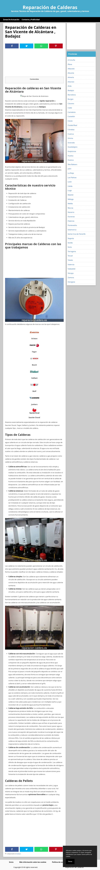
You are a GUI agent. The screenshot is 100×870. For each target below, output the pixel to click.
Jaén (69, 169)
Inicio (11, 862)
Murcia (70, 208)
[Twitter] (27, 46)
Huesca (71, 160)
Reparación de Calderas (50, 7)
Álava (70, 64)
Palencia (71, 221)
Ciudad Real (72, 125)
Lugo (70, 190)
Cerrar (70, 861)
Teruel (70, 256)
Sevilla (70, 243)
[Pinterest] (56, 46)
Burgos (70, 99)
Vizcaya (71, 273)
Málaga (71, 199)
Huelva (70, 156)
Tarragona (72, 251)
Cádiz (70, 108)
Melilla (70, 203)
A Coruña (71, 60)
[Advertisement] (34, 63)
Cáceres (71, 103)
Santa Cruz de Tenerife (76, 234)
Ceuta (70, 121)
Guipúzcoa (72, 151)
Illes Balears (72, 164)
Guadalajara (72, 147)
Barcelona (72, 95)
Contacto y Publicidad (31, 19)
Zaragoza (71, 282)
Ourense (71, 216)
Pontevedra (72, 225)
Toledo (70, 260)
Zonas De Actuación (11, 19)
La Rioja (71, 173)
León (70, 182)
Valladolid (71, 269)
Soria (70, 247)
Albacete (71, 69)
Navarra (71, 212)
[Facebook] (12, 46)
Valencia (71, 264)
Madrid (70, 195)
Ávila (69, 86)
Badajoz (18, 854)
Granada (71, 142)
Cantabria (71, 112)
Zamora (71, 277)
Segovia (71, 238)
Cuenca (71, 134)
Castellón (71, 116)
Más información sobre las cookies (32, 862)
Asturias (71, 82)
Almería (71, 77)
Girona (70, 138)
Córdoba (71, 129)
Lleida (70, 186)
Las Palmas (72, 177)
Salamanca (72, 230)
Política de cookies (59, 862)
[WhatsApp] (41, 46)
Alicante (71, 73)
